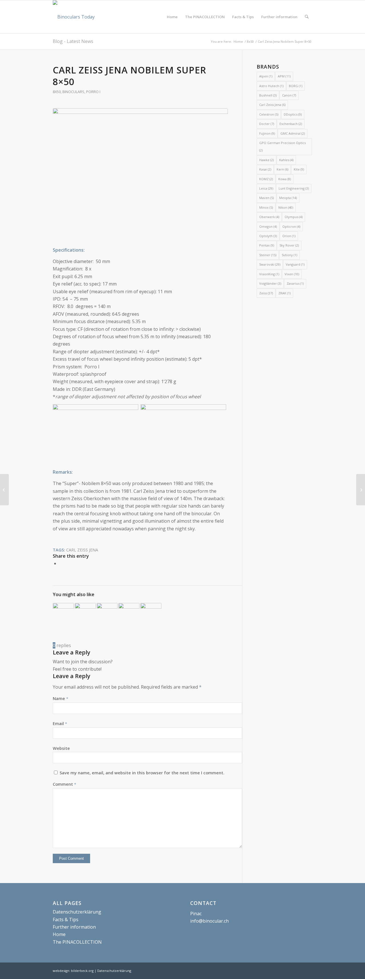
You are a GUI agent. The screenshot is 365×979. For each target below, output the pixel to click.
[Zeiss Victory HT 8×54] (4, 489)
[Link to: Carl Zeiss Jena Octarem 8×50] (63, 613)
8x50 (57, 91)
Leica (266, 188)
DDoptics (293, 114)
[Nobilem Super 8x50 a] (140, 173)
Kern (282, 169)
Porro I (93, 91)
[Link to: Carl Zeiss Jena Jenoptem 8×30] (107, 613)
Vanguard (295, 264)
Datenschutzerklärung (77, 912)
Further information (74, 927)
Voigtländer (270, 283)
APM (284, 76)
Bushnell (268, 95)
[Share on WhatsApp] (61, 563)
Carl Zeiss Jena (82, 550)
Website (61, 748)
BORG (295, 86)
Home (59, 934)
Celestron (268, 114)
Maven (266, 198)
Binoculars (73, 91)
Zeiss (266, 293)
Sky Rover (289, 245)
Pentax (266, 245)
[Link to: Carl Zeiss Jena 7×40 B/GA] (128, 613)
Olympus (294, 217)
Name (60, 698)
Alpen (265, 76)
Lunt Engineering (294, 188)
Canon (289, 95)
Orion (288, 236)
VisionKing (269, 274)
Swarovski (269, 264)
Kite (299, 169)
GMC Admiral (292, 133)
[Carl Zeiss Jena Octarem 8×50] (360, 489)
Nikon (285, 207)
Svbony (289, 255)
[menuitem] (172, 16)
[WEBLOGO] (74, 16)
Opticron (291, 226)
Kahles (286, 160)
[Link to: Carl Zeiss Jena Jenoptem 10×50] (150, 613)
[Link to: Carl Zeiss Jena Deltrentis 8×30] (85, 613)
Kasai (265, 169)
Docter (266, 124)
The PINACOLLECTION (77, 942)
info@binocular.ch (209, 921)
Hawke (266, 160)
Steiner (267, 255)
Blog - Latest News (73, 41)
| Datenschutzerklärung (112, 970)
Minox (266, 207)
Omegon (268, 226)
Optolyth (268, 236)
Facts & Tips (65, 919)
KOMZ (266, 179)
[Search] (306, 16)
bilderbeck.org (82, 970)
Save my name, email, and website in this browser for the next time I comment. (142, 772)
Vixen (292, 274)
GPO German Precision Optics (282, 146)
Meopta (288, 198)
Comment (64, 784)
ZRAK (284, 293)
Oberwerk (269, 217)
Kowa (284, 179)
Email (60, 723)
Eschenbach (290, 124)
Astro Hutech (271, 86)
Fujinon (267, 133)
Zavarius (295, 283)
